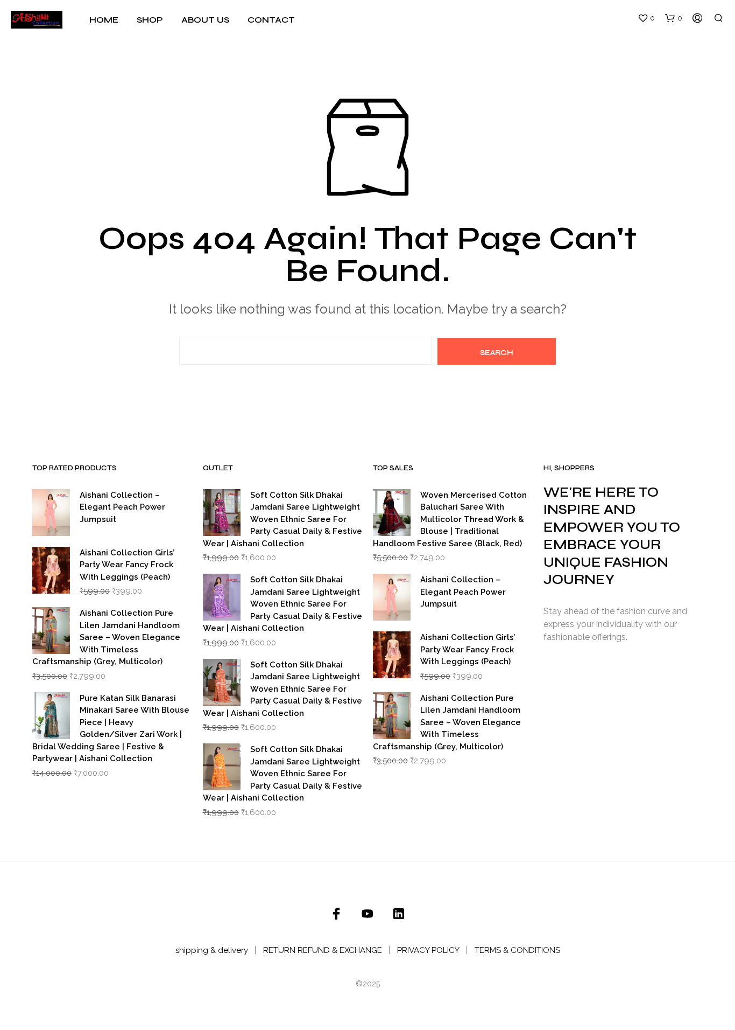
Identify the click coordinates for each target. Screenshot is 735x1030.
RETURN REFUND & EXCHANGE (322, 950)
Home (103, 20)
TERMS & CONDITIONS (517, 950)
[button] (646, 18)
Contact (271, 20)
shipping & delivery (211, 950)
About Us (205, 20)
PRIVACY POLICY (428, 950)
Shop (150, 20)
